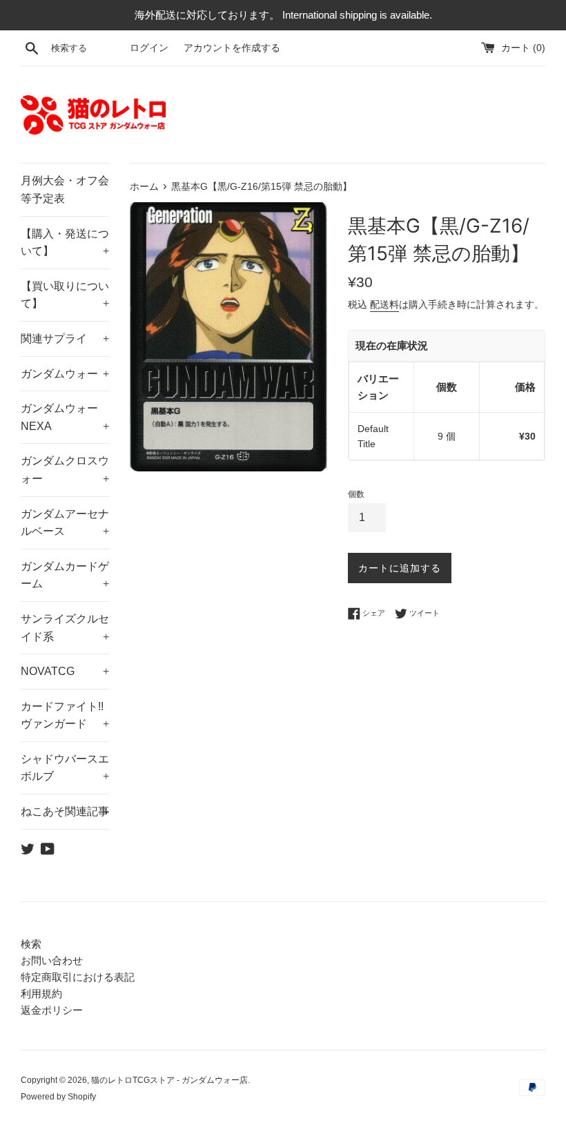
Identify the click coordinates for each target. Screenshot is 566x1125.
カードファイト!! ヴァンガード (65, 715)
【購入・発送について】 (65, 242)
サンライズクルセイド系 (65, 628)
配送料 (384, 304)
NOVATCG (65, 671)
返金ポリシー (52, 1010)
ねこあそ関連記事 (65, 811)
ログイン (149, 48)
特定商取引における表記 (78, 977)
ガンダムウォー (65, 374)
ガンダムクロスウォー (65, 470)
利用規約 (41, 993)
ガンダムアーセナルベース (65, 523)
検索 (31, 944)
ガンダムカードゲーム (65, 575)
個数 (356, 494)
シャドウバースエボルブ (65, 768)
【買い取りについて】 (65, 295)
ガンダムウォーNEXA (65, 417)
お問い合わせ (52, 960)
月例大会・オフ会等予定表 (65, 189)
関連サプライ (65, 338)
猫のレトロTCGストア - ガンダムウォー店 (169, 1080)
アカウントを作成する (232, 48)
